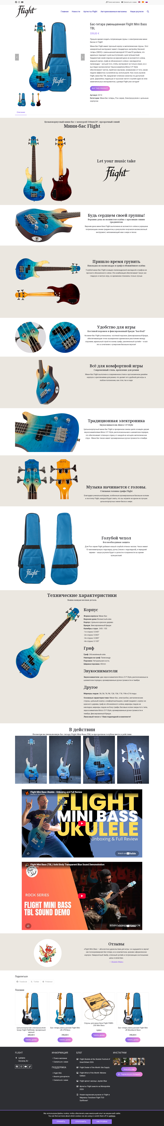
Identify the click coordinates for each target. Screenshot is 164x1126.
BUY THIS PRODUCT (100, 88)
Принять (61, 1122)
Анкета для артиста (61, 1076)
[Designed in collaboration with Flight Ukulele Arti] (141, 1061)
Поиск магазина (60, 1058)
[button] (148, 11)
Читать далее (31, 1040)
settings (112, 1116)
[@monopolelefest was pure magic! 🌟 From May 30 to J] (116, 1061)
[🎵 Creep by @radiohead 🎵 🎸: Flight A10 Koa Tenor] (124, 1061)
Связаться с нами (61, 1062)
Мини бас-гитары (107, 98)
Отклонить (80, 1122)
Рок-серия (119, 98)
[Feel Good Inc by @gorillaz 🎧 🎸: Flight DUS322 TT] (133, 1061)
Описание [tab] (21, 112)
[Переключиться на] (139, 2)
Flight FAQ (58, 1073)
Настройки (102, 1122)
